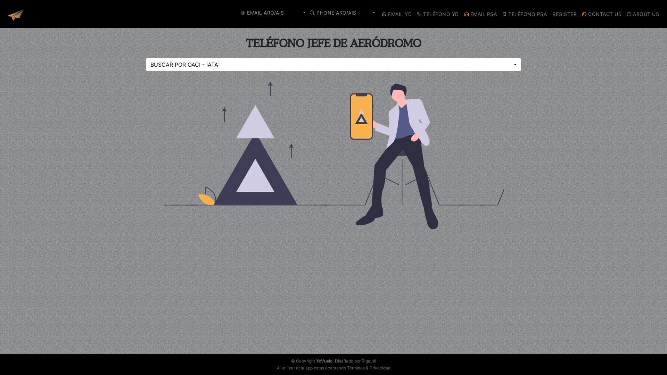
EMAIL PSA (483, 14)
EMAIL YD (399, 14)
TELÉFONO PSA (527, 14)
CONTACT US (604, 14)
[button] (275, 12)
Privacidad (380, 367)
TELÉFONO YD (440, 14)
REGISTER (564, 14)
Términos (356, 367)
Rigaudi (369, 361)
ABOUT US (645, 14)
